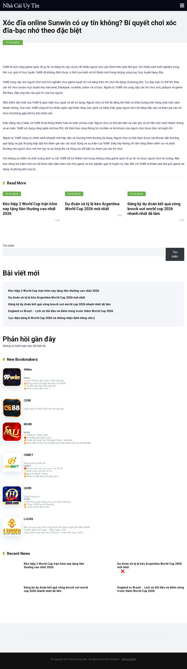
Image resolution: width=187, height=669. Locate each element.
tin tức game (12, 42)
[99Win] (12, 385)
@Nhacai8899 (129, 659)
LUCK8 (28, 519)
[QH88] (12, 503)
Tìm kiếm (8, 245)
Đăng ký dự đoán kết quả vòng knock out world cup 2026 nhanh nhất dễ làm (153, 209)
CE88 (27, 400)
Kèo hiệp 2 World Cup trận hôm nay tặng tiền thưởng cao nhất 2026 (30, 209)
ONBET (28, 455)
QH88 (27, 488)
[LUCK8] (12, 534)
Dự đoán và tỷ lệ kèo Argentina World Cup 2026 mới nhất (92, 206)
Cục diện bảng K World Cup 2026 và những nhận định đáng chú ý (51, 318)
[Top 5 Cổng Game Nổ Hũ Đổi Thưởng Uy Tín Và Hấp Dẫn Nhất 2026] (21, 5)
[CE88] (12, 416)
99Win (28, 369)
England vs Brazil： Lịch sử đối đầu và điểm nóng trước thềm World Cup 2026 (60, 311)
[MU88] (12, 439)
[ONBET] (12, 470)
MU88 (28, 424)
